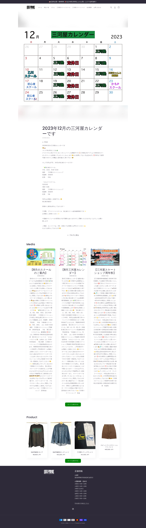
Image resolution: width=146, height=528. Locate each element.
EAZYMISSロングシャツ (61, 452)
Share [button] (46, 142)
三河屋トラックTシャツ (85, 452)
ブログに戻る (74, 235)
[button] (111, 7)
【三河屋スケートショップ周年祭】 (105, 271)
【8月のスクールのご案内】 (40, 271)
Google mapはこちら (82, 503)
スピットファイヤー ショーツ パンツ (109, 446)
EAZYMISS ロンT (37, 452)
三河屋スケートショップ (70, 523)
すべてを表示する (73, 404)
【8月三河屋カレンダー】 (73, 271)
